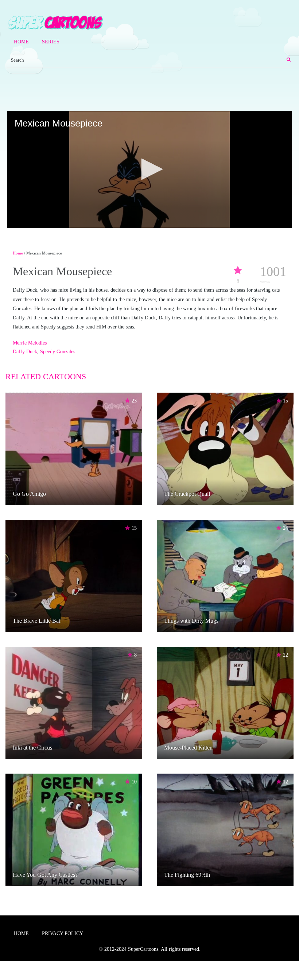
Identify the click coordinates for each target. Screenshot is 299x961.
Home (21, 41)
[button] (149, 169)
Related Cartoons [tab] (45, 376)
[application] (149, 169)
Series (50, 41)
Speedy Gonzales (57, 351)
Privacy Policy (62, 933)
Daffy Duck (25, 351)
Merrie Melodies (30, 343)
